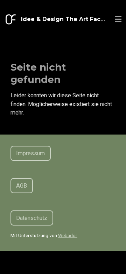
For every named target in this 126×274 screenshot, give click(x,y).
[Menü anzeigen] (118, 19)
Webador (67, 235)
